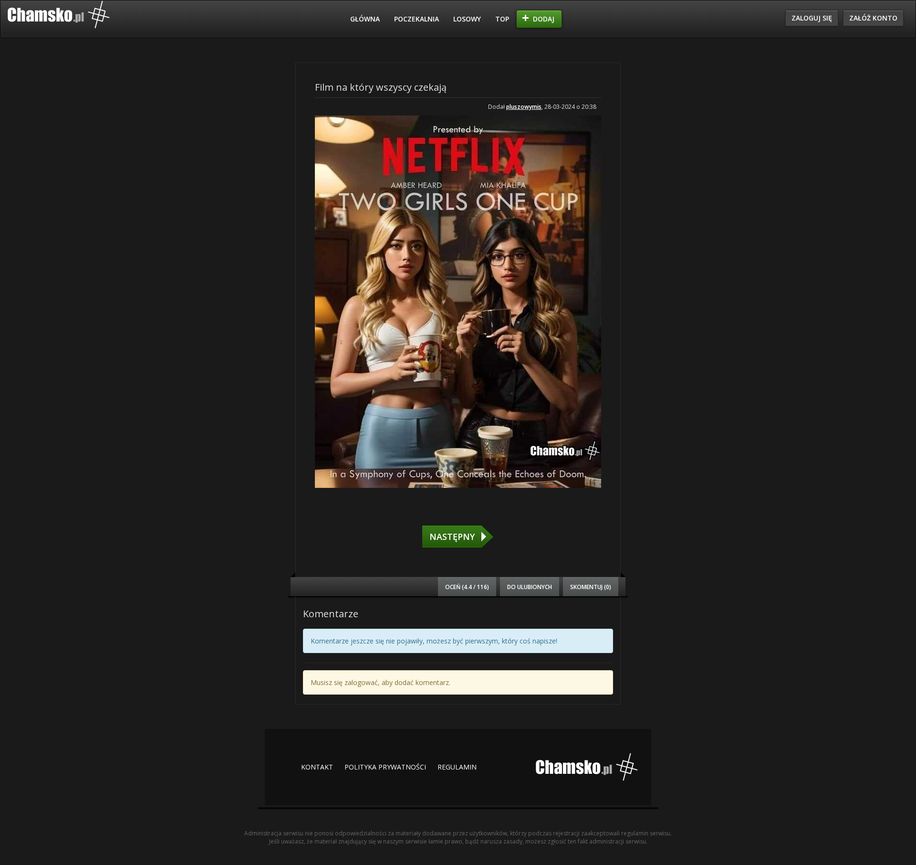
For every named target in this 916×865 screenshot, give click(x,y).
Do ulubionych (529, 587)
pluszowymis (523, 107)
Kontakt (317, 766)
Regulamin (457, 766)
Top (502, 18)
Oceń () (467, 587)
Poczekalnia (416, 18)
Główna (365, 18)
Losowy (467, 18)
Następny (452, 536)
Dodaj (543, 18)
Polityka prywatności (385, 766)
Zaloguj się (811, 17)
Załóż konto (873, 17)
